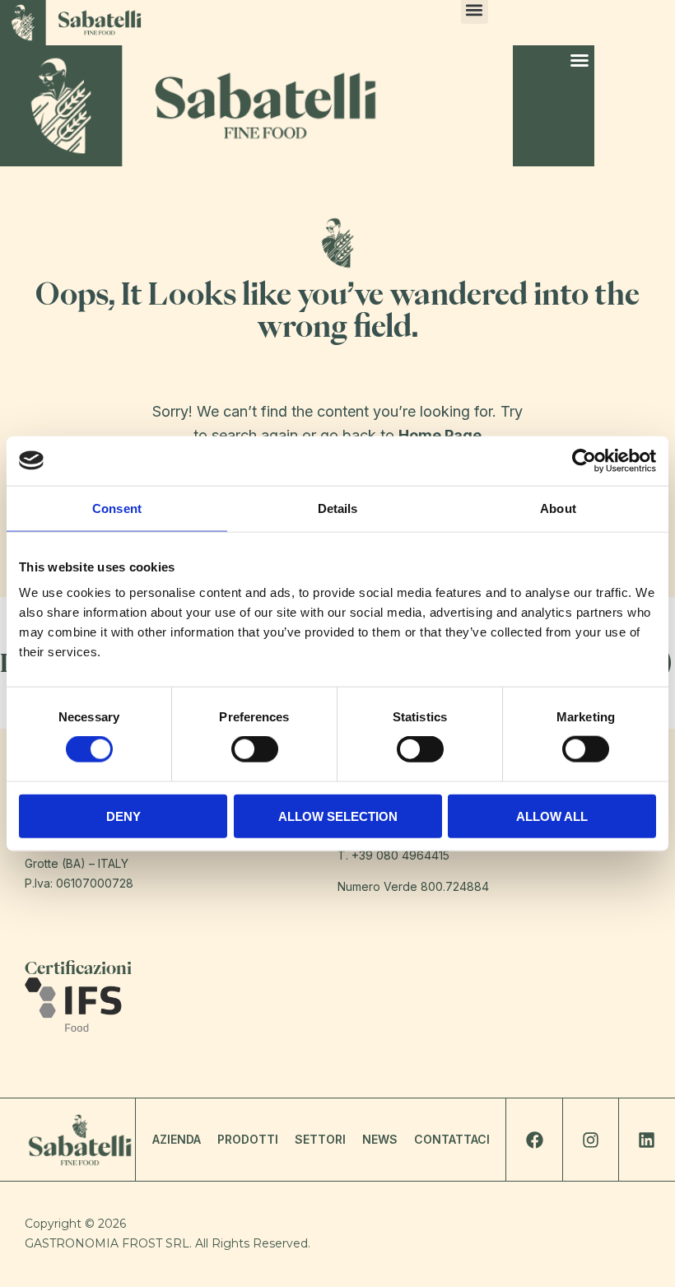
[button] (579, 60)
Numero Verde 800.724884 (413, 886)
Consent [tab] (117, 508)
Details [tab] (338, 508)
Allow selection (338, 816)
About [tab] (558, 508)
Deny (123, 816)
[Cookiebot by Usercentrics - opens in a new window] (584, 460)
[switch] (254, 749)
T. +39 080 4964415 (393, 855)
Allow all (552, 816)
